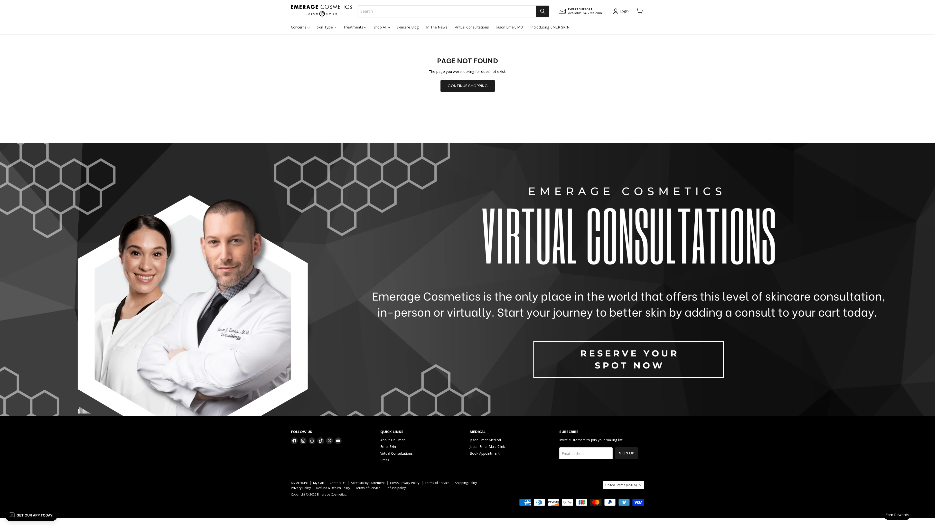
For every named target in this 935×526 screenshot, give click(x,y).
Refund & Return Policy (333, 488)
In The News (437, 27)
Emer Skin (388, 446)
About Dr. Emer (392, 440)
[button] (31, 515)
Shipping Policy (466, 482)
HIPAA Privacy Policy (405, 482)
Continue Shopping (468, 86)
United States (621, 485)
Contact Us (338, 482)
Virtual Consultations (472, 27)
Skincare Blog (408, 27)
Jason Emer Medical (485, 440)
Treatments (353, 27)
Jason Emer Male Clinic (487, 446)
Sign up (626, 453)
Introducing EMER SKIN (550, 27)
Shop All (380, 27)
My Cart (318, 482)
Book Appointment (485, 453)
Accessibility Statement (368, 482)
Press (384, 460)
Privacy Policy (301, 488)
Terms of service (437, 482)
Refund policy (396, 488)
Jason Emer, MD (509, 27)
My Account (299, 482)
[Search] (542, 11)
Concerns (299, 27)
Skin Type (325, 27)
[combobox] (447, 11)
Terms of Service (367, 488)
